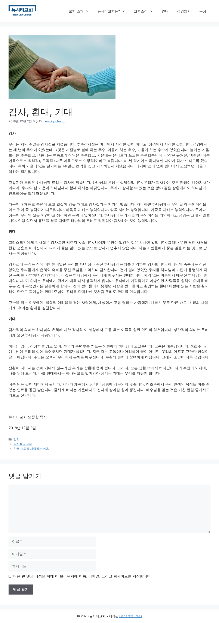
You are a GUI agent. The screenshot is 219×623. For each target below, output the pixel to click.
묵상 (202, 11)
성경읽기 (184, 11)
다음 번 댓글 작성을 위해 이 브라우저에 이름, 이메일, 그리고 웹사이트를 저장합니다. (82, 576)
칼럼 (16, 439)
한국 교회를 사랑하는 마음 (31, 448)
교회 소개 (76, 11)
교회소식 (141, 11)
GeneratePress (130, 616)
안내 (165, 11)
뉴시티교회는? (109, 11)
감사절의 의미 (22, 444)
